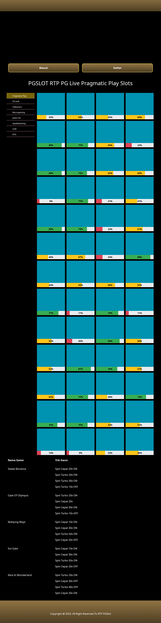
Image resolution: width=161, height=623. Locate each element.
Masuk (43, 68)
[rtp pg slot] (80, 605)
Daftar (117, 68)
